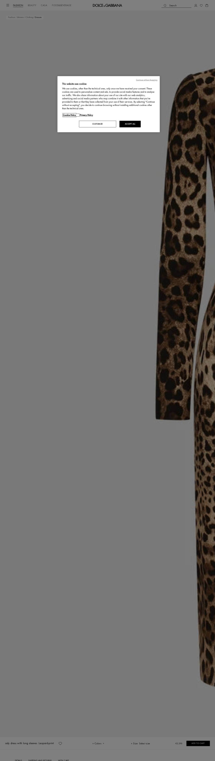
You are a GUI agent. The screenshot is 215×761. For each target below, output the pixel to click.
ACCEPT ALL (130, 124)
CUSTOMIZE (97, 124)
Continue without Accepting (146, 80)
